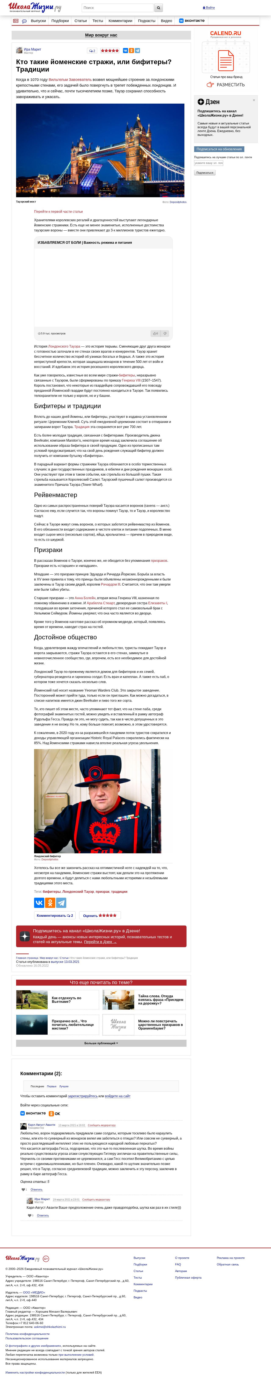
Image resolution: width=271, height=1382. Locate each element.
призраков (159, 560)
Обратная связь (228, 1264)
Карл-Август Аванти (41, 1124)
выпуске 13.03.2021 (65, 962)
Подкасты (146, 21)
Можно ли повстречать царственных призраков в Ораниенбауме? (160, 1024)
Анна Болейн (85, 598)
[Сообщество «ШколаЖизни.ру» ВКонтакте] (192, 21)
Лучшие (64, 1086)
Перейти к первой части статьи (58, 211)
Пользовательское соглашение (27, 1338)
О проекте (182, 1257)
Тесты (98, 21)
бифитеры (127, 375)
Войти (210, 7)
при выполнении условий (76, 1354)
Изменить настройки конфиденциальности (35, 1372)
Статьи (81, 21)
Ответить (37, 1189)
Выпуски (38, 21)
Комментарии (120, 21)
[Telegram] (137, 50)
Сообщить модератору (102, 1125)
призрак (102, 891)
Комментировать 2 (55, 915)
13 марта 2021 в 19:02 (72, 1125)
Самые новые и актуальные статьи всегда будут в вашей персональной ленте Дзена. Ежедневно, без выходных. (224, 129)
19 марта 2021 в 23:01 (66, 1199)
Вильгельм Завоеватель (70, 79)
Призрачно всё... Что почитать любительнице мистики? (73, 1024)
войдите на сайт (117, 1096)
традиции (119, 891)
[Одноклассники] (131, 50)
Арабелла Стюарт (101, 603)
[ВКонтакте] (125, 50)
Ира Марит (42, 1199)
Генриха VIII (131, 380)
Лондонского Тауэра (64, 346)
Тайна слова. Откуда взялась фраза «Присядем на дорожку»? (160, 999)
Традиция (82, 427)
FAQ (178, 1264)
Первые (52, 1086)
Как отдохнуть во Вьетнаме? (66, 999)
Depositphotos (178, 202)
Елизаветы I (157, 603)
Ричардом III (110, 584)
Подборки (60, 21)
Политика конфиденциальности (28, 1334)
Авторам (181, 1271)
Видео (166, 21)
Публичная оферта (188, 1277)
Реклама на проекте (231, 1257)
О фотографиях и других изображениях (33, 1345)
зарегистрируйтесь (83, 1096)
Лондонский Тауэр (78, 891)
